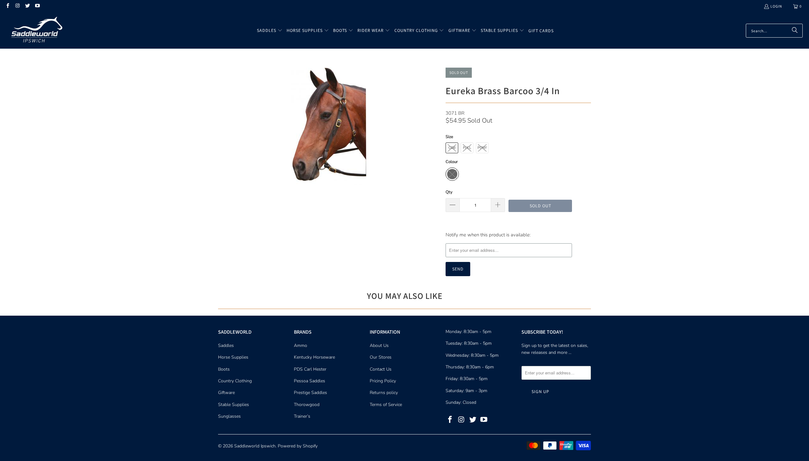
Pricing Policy (383, 381)
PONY (482, 147)
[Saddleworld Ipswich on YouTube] (37, 6)
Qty (449, 192)
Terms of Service (386, 405)
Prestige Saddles (310, 393)
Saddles (226, 346)
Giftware (226, 393)
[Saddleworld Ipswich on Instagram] (17, 6)
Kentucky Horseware (314, 357)
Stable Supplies (233, 405)
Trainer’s (302, 416)
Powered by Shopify (298, 446)
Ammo (300, 346)
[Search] (795, 31)
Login (776, 6)
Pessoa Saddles (309, 381)
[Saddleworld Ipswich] (35, 30)
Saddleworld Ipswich (255, 446)
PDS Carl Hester (310, 369)
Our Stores (381, 357)
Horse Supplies (233, 357)
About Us (379, 346)
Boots (224, 369)
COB (451, 147)
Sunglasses (229, 416)
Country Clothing (235, 381)
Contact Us (381, 369)
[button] (270, 31)
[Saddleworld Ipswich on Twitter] (27, 6)
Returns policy (384, 393)
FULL (467, 147)
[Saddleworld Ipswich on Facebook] (7, 6)
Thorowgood (306, 405)
